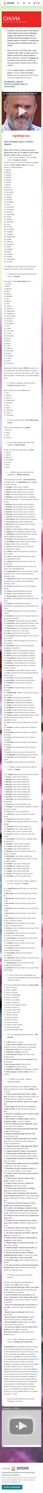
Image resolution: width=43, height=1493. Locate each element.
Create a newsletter (12, 1487)
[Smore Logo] (9, 3)
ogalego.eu (34, 58)
